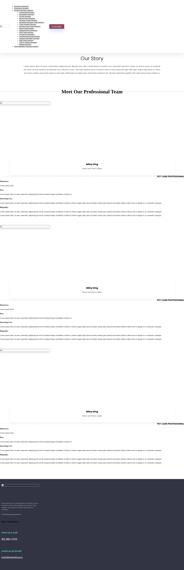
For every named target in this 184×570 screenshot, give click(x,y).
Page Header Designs (27, 24)
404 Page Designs (26, 40)
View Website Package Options (26, 46)
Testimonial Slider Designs (29, 38)
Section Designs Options (23, 10)
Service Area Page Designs (29, 26)
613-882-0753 (9, 539)
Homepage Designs (26, 12)
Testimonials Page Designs (29, 36)
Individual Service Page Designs (31, 22)
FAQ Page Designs (26, 32)
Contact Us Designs (27, 34)
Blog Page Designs (26, 28)
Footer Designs (25, 16)
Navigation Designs (26, 14)
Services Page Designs (28, 20)
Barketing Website (21, 6)
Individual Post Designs (28, 30)
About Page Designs (27, 18)
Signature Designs (21, 8)
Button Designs (25, 44)
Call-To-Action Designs (28, 42)
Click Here (56, 26)
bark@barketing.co (12, 557)
